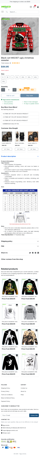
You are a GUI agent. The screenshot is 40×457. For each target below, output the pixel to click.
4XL (35, 77)
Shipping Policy (5, 388)
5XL (3, 81)
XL (17, 77)
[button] (3, 12)
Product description (8, 156)
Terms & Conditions (7, 394)
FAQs (22, 394)
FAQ (2, 246)
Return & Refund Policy (8, 398)
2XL (23, 77)
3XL (29, 77)
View (7, 149)
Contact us (24, 388)
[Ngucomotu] (6, 7)
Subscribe (34, 415)
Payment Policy (5, 401)
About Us (23, 391)
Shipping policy (6, 241)
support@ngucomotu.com (10, 430)
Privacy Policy (5, 391)
